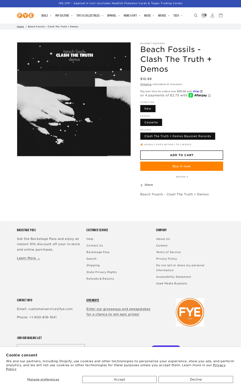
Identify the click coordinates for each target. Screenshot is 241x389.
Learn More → (28, 258)
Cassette (151, 122)
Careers (162, 245)
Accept (119, 379)
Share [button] (149, 184)
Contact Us (94, 245)
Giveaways (92, 300)
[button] (46, 15)
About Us (163, 238)
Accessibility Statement (173, 276)
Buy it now (182, 166)
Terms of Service (168, 252)
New (147, 108)
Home (20, 26)
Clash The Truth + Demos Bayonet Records (177, 136)
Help (89, 238)
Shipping (146, 84)
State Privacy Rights (101, 272)
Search (91, 258)
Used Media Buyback (171, 283)
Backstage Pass (97, 252)
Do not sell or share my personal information (180, 268)
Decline (196, 379)
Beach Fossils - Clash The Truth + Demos (53, 26)
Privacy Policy (166, 258)
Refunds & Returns (100, 278)
